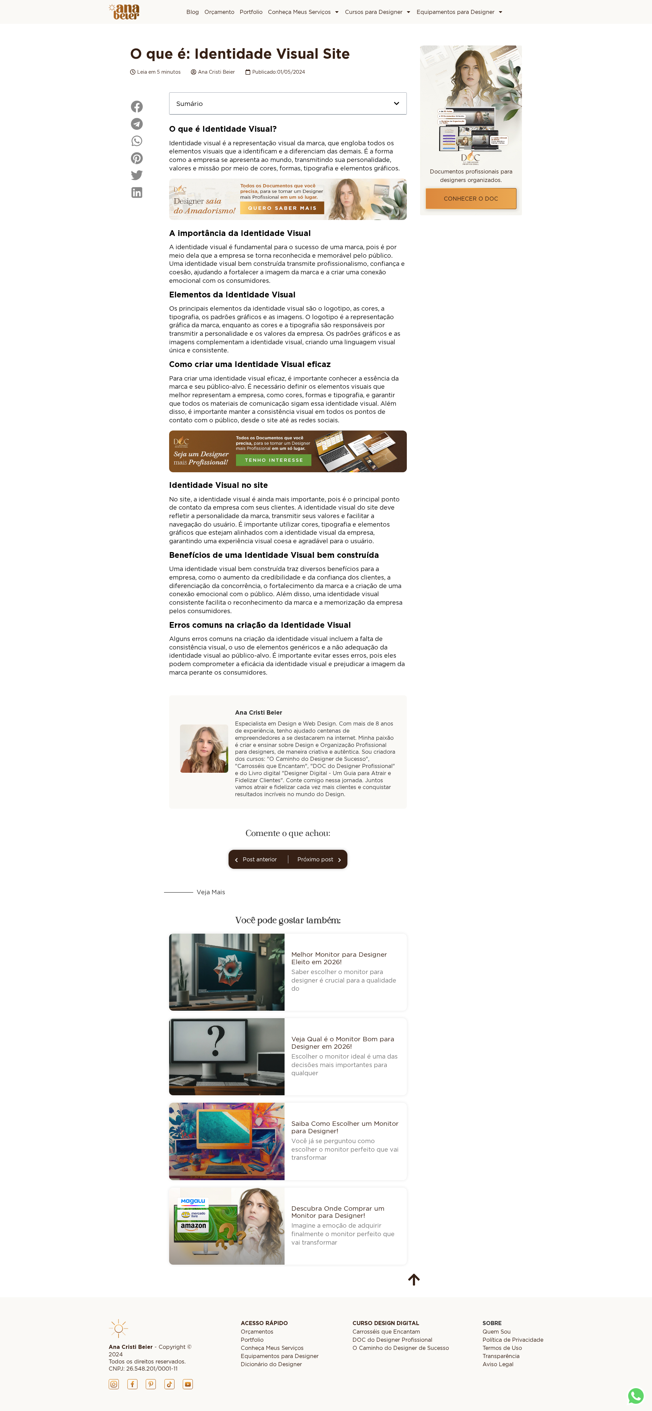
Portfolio (251, 12)
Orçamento (219, 12)
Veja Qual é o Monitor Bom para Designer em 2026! (342, 1042)
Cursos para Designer (373, 12)
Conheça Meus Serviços (299, 12)
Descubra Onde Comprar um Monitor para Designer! (337, 1212)
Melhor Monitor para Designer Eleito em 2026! (339, 958)
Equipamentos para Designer (455, 12)
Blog (192, 12)
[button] (397, 103)
